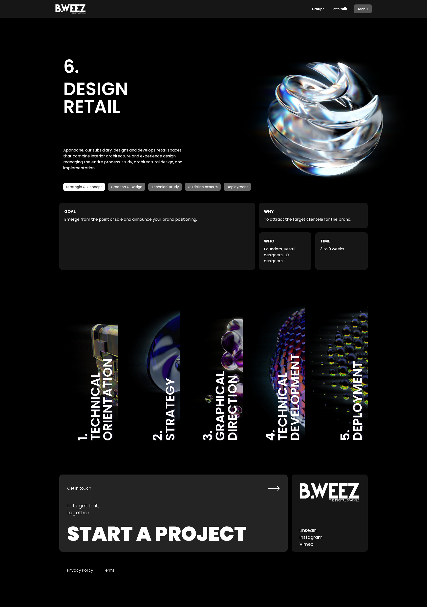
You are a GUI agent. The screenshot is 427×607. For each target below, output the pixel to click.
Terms (109, 570)
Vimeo (306, 544)
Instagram (310, 537)
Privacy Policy (80, 570)
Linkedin (308, 530)
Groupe (318, 8)
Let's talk (339, 8)
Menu (363, 8)
